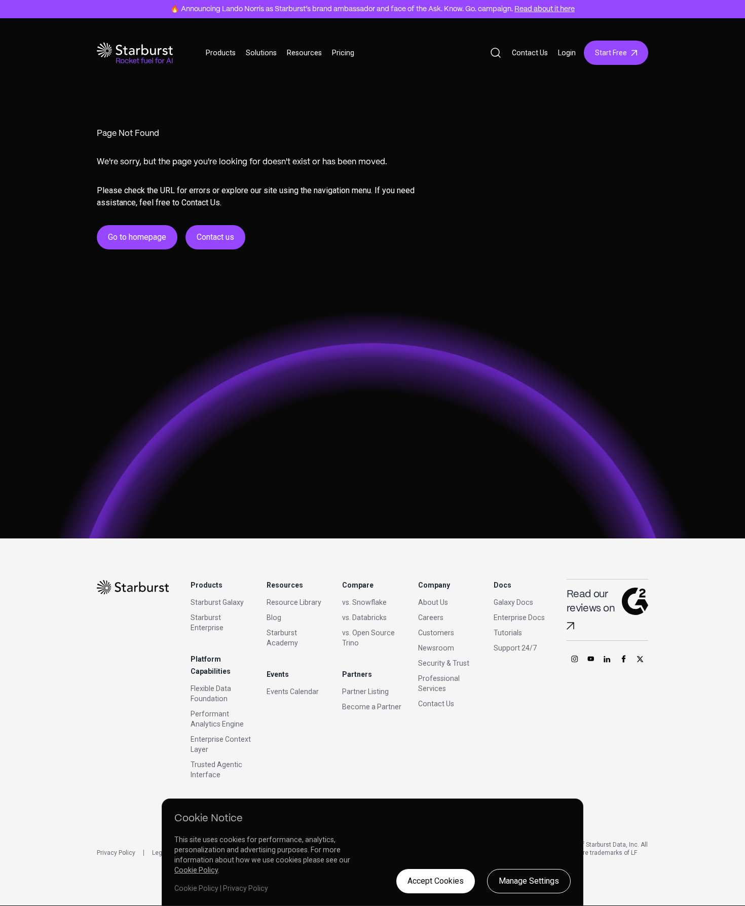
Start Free (611, 53)
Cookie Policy (196, 870)
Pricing (343, 53)
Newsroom (436, 648)
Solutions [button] (261, 53)
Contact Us (530, 53)
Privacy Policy (116, 852)
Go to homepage (137, 237)
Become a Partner (371, 707)
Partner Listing (365, 691)
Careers (430, 617)
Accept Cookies (435, 881)
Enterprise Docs (519, 617)
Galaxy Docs (513, 602)
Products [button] (221, 53)
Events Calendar (293, 691)
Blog (274, 617)
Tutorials (508, 633)
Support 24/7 (515, 648)
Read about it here (544, 9)
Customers (436, 633)
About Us (433, 602)
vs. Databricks (364, 617)
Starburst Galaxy (217, 602)
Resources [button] (304, 53)
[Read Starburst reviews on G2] (570, 626)
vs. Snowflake (364, 602)
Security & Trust (443, 663)
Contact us (215, 237)
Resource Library (294, 602)
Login (567, 53)
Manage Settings (529, 881)
